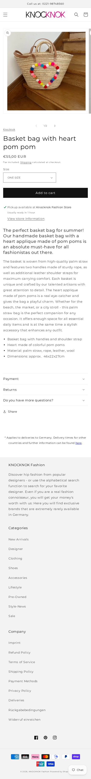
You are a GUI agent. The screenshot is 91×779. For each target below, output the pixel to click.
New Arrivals (18, 539)
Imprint (14, 643)
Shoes (13, 568)
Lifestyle (15, 587)
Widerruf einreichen (24, 719)
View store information (25, 219)
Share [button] (12, 411)
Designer (15, 549)
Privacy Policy (19, 691)
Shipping (26, 162)
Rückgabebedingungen (27, 710)
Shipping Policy (21, 672)
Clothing (15, 558)
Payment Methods (23, 681)
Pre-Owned (17, 597)
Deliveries (16, 700)
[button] (5, 14)
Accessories (17, 578)
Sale (11, 616)
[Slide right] (54, 126)
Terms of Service (21, 662)
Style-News (17, 606)
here (79, 442)
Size (6, 169)
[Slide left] (36, 126)
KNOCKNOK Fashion (39, 772)
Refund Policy (19, 652)
